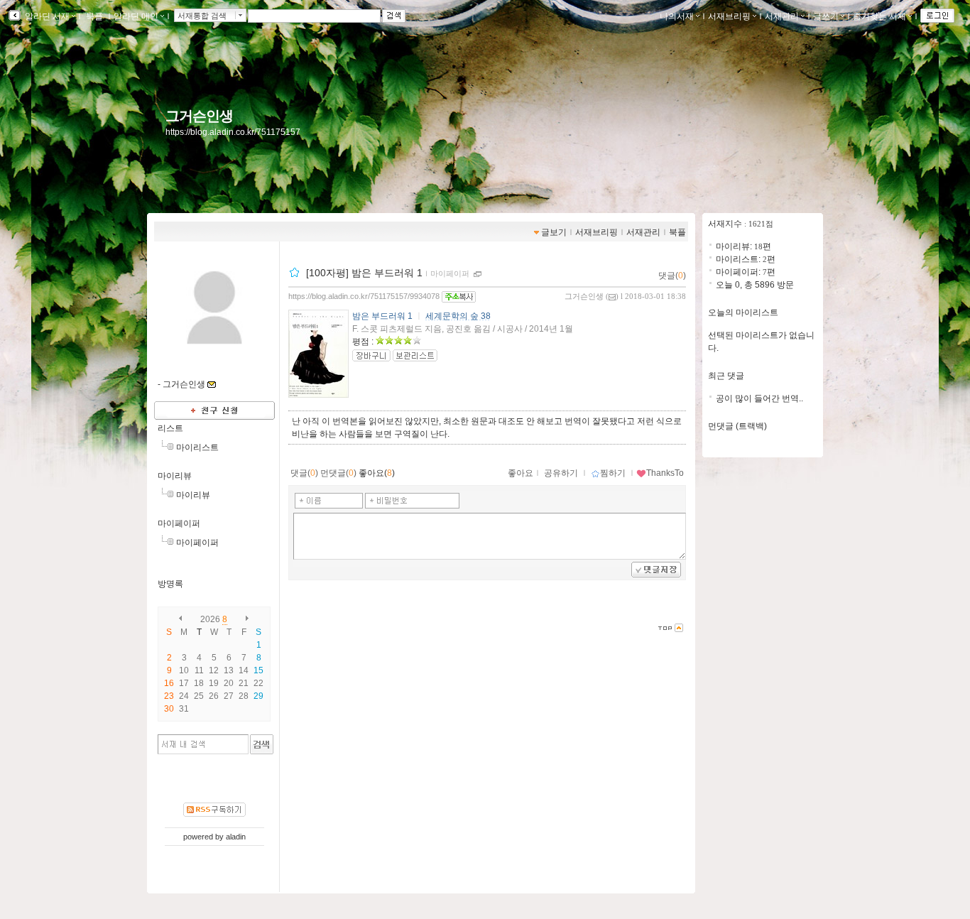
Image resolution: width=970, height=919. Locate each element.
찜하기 (613, 473)
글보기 (554, 232)
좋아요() (377, 473)
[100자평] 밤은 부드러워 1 (364, 272)
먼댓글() (338, 473)
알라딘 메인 (136, 16)
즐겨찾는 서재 (879, 16)
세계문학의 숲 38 (458, 316)
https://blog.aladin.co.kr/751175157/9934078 (364, 296)
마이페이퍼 (179, 523)
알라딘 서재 (46, 16)
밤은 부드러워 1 (382, 316)
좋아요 (520, 473)
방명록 (170, 584)
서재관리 (782, 16)
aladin (236, 836)
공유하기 (561, 473)
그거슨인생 (199, 116)
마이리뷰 (175, 476)
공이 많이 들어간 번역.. (759, 398)
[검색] (261, 744)
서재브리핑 (729, 16)
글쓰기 (826, 16)
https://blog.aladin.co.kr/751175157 (232, 132)
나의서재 (677, 16)
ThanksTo (665, 473)
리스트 (170, 428)
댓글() (672, 276)
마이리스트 (197, 447)
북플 (94, 16)
